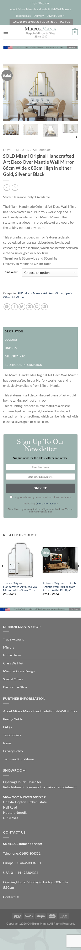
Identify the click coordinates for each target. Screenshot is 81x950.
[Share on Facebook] (14, 306)
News (7, 743)
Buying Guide (55, 15)
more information (46, 503)
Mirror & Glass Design (19, 671)
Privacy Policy (13, 751)
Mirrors (22, 150)
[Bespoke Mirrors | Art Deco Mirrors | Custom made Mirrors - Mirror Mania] (40, 32)
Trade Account (13, 639)
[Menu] (5, 32)
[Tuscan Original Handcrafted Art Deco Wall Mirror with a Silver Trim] (20, 560)
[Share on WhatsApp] (7, 306)
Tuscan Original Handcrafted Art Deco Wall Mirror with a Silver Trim (20, 586)
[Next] (71, 92)
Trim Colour (10, 272)
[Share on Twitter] (21, 306)
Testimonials (23, 15)
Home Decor (12, 655)
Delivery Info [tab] (15, 356)
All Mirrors (42, 150)
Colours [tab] (11, 339)
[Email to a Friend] (29, 306)
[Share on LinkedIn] (44, 306)
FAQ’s (7, 727)
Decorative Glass (15, 687)
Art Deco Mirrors (53, 293)
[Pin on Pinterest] (36, 306)
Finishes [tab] (11, 348)
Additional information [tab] (23, 364)
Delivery (39, 15)
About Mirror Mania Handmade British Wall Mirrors (40, 9)
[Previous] (10, 92)
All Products (24, 293)
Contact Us (11, 897)
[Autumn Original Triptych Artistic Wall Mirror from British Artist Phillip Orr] (60, 560)
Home (7, 150)
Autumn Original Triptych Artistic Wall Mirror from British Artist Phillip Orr (59, 586)
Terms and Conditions (18, 759)
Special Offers (13, 679)
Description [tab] (14, 331)
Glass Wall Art (13, 663)
